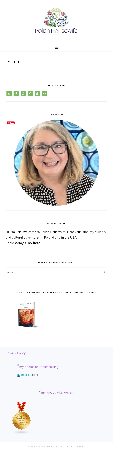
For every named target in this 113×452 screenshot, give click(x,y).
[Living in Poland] (27, 375)
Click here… (33, 243)
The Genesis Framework (72, 447)
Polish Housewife (56, 20)
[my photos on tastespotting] (38, 367)
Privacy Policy (16, 353)
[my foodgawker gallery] (56, 392)
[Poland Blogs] (21, 433)
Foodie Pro (52, 447)
